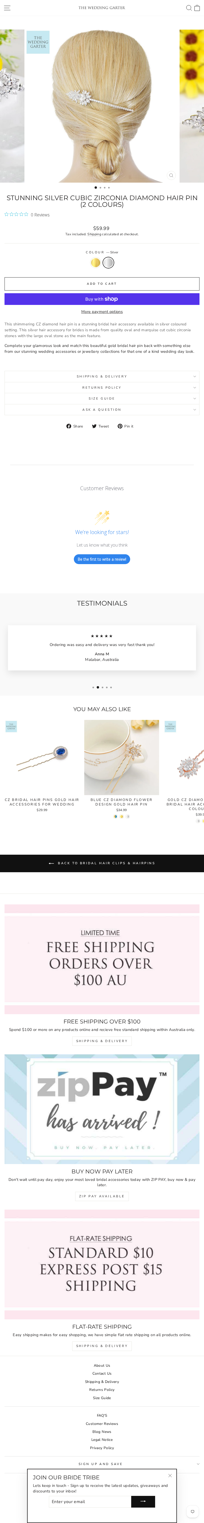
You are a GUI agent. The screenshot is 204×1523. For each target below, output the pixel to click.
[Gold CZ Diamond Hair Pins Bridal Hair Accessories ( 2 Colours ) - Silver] (198, 821)
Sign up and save (101, 1464)
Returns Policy (101, 387)
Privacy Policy (102, 1447)
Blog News (101, 1431)
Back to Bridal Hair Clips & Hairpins (105, 863)
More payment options (102, 311)
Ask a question (101, 410)
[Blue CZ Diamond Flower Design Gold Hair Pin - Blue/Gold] (115, 817)
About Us (102, 1365)
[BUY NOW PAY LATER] (102, 1109)
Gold (95, 262)
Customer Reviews (102, 1423)
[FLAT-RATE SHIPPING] (102, 1264)
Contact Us (102, 1373)
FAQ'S (102, 1415)
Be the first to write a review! (102, 559)
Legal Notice (102, 1439)
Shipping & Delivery (102, 376)
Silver (108, 262)
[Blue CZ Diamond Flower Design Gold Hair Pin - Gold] (122, 817)
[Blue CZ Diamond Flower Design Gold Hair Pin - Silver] (128, 817)
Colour (102, 252)
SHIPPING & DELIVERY (102, 1041)
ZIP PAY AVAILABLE (102, 1196)
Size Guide (102, 398)
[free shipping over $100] (102, 959)
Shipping (94, 234)
